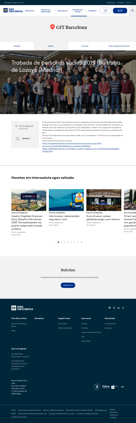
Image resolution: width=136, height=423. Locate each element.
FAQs (13, 331)
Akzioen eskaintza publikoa (53, 410)
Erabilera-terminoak (18, 417)
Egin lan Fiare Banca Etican (19, 325)
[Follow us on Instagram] (114, 308)
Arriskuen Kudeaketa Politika (87, 413)
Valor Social (85, 341)
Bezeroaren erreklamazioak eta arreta (32, 413)
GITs (83, 337)
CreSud (84, 324)
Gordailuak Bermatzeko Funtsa (29, 410)
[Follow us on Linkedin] (118, 308)
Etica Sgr (84, 328)
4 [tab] (68, 242)
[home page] (13, 10)
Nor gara (84, 46)
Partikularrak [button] (29, 11)
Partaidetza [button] (92, 11)
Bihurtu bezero (120, 10)
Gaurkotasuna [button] (62, 11)
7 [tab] (77, 242)
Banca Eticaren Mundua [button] (78, 11)
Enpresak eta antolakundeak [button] (46, 11)
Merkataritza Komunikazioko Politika (79, 410)
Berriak (51, 46)
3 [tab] (64, 242)
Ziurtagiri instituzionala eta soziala (61, 413)
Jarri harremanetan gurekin (118, 46)
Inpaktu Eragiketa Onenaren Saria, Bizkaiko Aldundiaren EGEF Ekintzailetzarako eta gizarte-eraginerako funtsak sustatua (26, 222)
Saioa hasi (105, 10)
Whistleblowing (101, 410)
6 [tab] (74, 242)
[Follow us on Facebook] (109, 308)
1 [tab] (58, 242)
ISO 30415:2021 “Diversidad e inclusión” (20, 355)
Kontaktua (120, 2)
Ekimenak (17, 46)
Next (82, 242)
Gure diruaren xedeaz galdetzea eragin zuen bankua (103, 217)
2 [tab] (61, 242)
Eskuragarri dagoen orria (13, 2)
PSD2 (13, 410)
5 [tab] (71, 242)
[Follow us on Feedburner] (123, 308)
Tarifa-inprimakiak (65, 328)
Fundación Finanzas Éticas (91, 332)
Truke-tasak (62, 324)
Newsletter (111, 2)
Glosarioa (108, 328)
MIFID (13, 413)
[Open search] (132, 10)
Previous (54, 242)
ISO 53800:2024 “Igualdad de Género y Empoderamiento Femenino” (19, 365)
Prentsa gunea (110, 324)
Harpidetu (68, 285)
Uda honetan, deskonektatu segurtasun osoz (64, 217)
